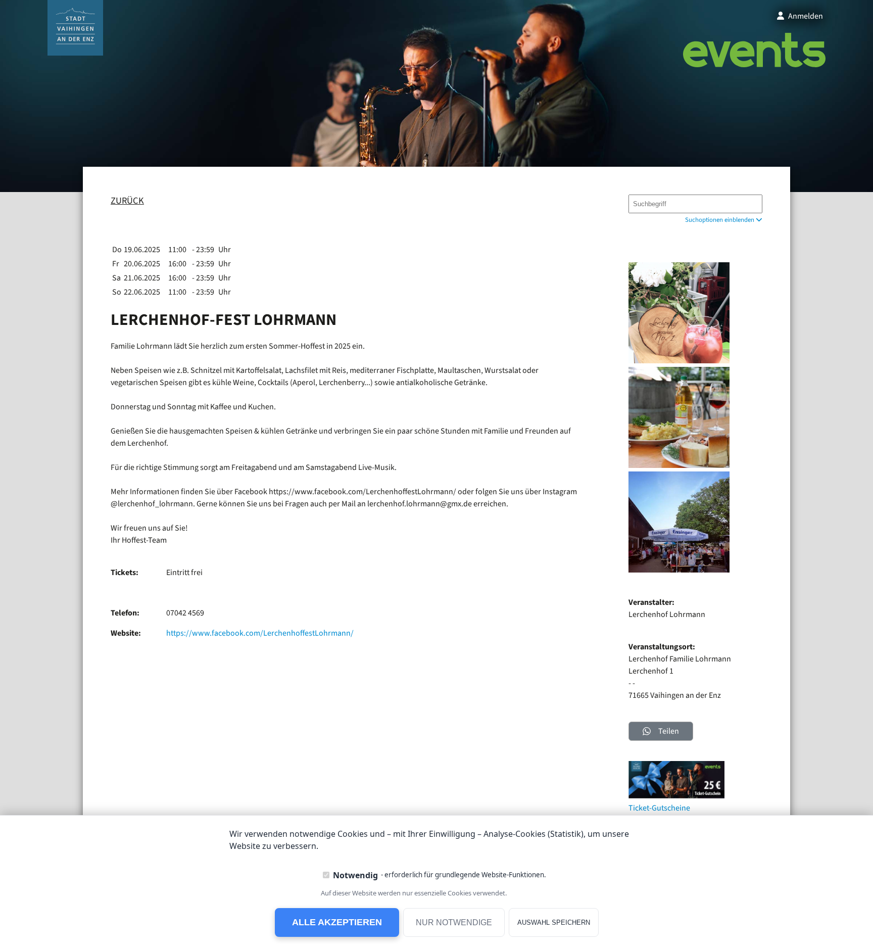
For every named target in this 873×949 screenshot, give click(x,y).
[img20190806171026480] (679, 570)
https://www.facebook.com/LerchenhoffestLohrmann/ (260, 633)
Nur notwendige (454, 922)
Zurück (127, 200)
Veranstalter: (651, 602)
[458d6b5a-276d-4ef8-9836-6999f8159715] (679, 465)
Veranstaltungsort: (661, 646)
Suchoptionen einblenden (720, 219)
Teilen (668, 731)
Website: (126, 633)
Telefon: (125, 613)
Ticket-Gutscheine (659, 808)
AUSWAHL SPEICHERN (553, 922)
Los (750, 204)
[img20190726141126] (679, 360)
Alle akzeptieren (337, 922)
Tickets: (124, 572)
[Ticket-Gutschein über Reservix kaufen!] (676, 795)
